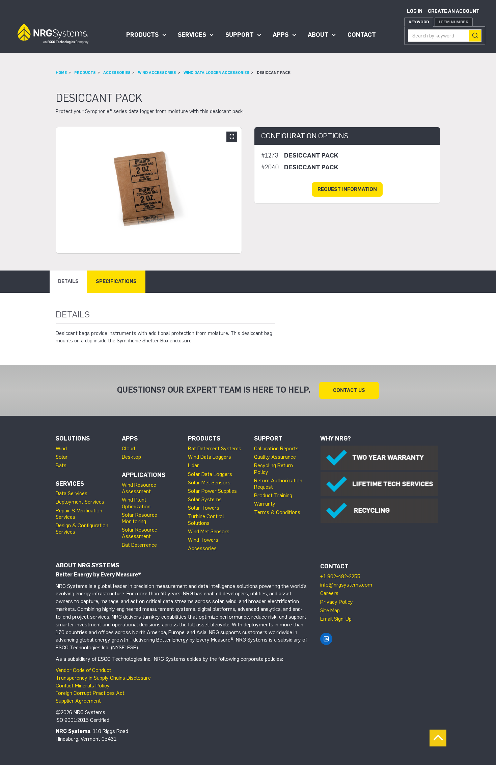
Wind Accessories (157, 72)
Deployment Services (80, 502)
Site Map (330, 610)
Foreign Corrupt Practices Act (90, 693)
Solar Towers (203, 508)
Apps (280, 34)
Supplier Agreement (78, 701)
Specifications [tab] (116, 281)
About (318, 34)
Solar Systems (205, 499)
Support (239, 34)
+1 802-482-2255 (340, 576)
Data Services (71, 493)
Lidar (193, 465)
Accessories (117, 72)
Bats (61, 465)
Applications (143, 475)
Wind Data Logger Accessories (216, 72)
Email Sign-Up (336, 619)
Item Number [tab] (453, 22)
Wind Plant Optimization (136, 503)
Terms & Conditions (277, 512)
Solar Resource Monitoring (139, 518)
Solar (62, 457)
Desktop (131, 457)
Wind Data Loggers (209, 457)
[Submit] (475, 35)
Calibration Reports (276, 448)
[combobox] (444, 35)
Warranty (264, 504)
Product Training (273, 495)
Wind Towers (203, 540)
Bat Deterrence (139, 545)
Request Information (347, 189)
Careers (329, 593)
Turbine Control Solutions (206, 519)
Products (142, 34)
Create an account (453, 11)
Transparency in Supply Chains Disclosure (103, 678)
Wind (61, 448)
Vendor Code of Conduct (83, 670)
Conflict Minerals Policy (83, 685)
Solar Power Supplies (212, 491)
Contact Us (349, 390)
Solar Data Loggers (210, 474)
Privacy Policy (336, 602)
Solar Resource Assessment (139, 533)
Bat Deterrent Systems (214, 448)
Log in (414, 11)
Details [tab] (68, 281)
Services (192, 34)
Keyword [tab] (419, 22)
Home (61, 72)
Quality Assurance (275, 457)
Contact (362, 34)
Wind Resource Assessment (139, 488)
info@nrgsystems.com (346, 585)
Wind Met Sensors (208, 531)
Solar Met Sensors (209, 482)
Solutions (73, 438)
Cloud (128, 448)
